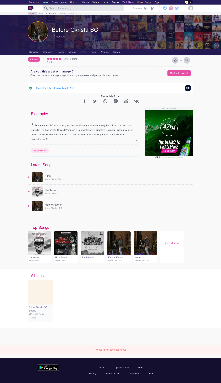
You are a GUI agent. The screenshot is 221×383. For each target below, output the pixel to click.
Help (140, 367)
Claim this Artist (179, 73)
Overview (34, 52)
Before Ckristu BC (69, 13)
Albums (105, 52)
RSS (151, 373)
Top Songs (40, 227)
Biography (48, 52)
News (93, 52)
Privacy (92, 373)
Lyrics (83, 52)
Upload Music (122, 367)
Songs (61, 52)
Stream (117, 52)
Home (32, 13)
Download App (140, 8)
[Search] (46, 8)
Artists (52, 13)
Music (41, 13)
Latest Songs (42, 164)
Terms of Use (113, 373)
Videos (72, 52)
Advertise (134, 373)
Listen (35, 59)
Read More (40, 150)
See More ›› (172, 243)
